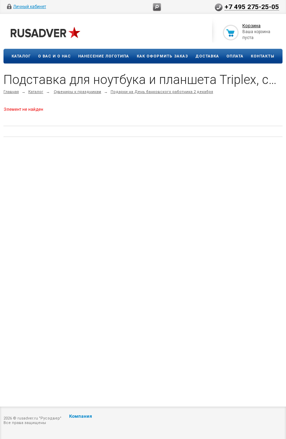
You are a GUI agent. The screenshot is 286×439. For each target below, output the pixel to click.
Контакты (262, 56)
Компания (80, 416)
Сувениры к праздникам (77, 92)
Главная (11, 92)
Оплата (234, 56)
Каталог (21, 56)
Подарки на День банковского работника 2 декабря (162, 92)
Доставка (207, 56)
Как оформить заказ (162, 56)
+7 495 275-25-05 (252, 6)
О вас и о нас (54, 56)
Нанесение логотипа (103, 56)
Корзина (251, 25)
